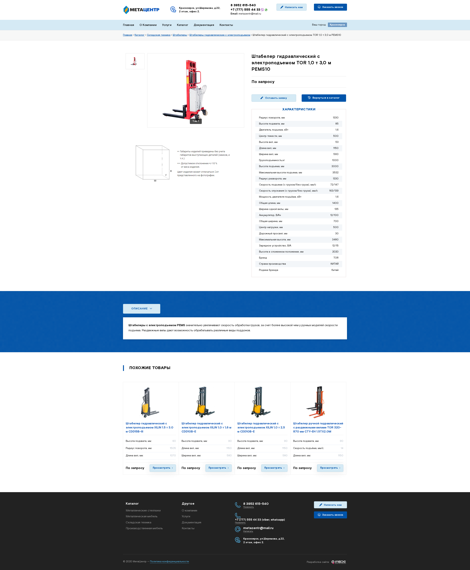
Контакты (226, 25)
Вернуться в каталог (326, 98)
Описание (140, 308)
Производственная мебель (144, 528)
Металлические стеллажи (143, 511)
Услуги (166, 25)
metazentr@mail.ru (246, 13)
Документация (204, 25)
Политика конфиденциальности (169, 561)
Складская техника (138, 522)
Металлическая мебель (142, 516)
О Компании (148, 25)
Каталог (182, 25)
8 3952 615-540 (243, 5)
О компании (189, 511)
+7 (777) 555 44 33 (245, 10)
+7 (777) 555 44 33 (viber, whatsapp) (260, 519)
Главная (128, 25)
